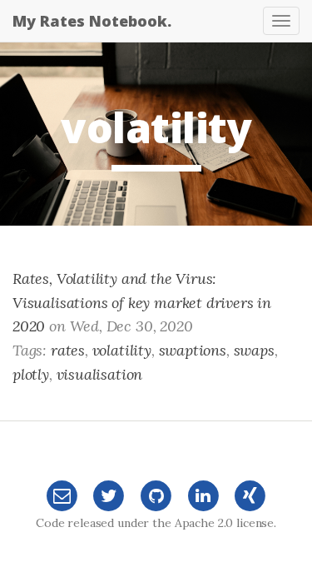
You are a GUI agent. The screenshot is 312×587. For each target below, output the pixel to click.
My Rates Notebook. (91, 21)
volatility (121, 350)
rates (68, 350)
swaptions (192, 350)
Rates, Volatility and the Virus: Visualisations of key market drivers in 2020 (141, 302)
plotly (30, 374)
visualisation (100, 374)
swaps (254, 350)
